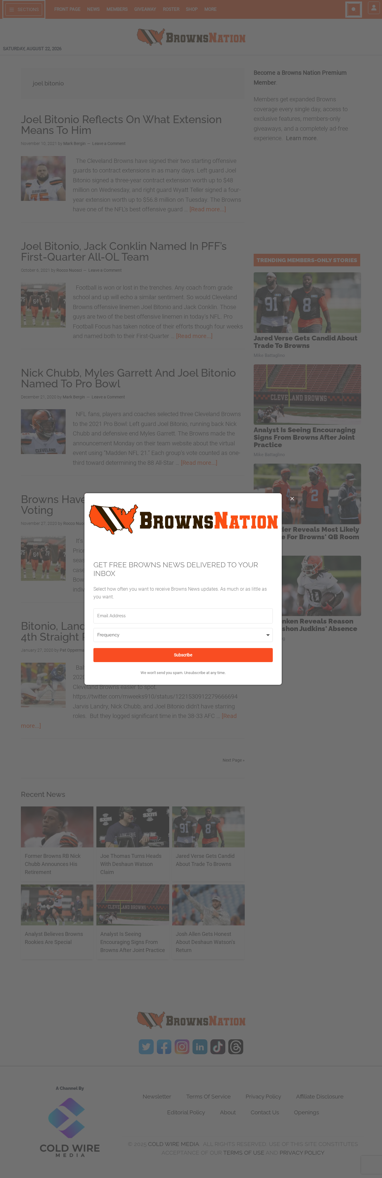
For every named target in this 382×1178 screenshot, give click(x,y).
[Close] (292, 499)
